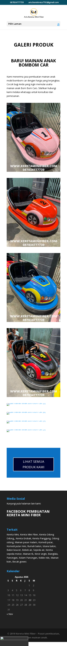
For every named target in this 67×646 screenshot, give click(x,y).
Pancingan (12, 557)
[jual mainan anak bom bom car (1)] (33, 396)
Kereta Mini (13, 534)
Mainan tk (28, 553)
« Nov (10, 614)
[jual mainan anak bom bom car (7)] (33, 321)
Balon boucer (14, 549)
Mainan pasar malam (26, 542)
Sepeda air (38, 549)
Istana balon (49, 546)
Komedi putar (45, 542)
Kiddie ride (44, 557)
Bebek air (27, 549)
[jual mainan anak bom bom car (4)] (33, 246)
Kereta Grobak (23, 538)
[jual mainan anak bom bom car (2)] (26, 403)
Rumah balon (34, 546)
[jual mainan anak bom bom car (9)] (26, 420)
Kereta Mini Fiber (29, 534)
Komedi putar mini (16, 546)
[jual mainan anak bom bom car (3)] (26, 429)
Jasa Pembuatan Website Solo (33, 643)
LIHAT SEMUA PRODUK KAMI (33, 464)
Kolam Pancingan (28, 557)
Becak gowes (19, 561)
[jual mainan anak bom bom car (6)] (33, 170)
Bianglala (53, 553)
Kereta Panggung (41, 538)
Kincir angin (41, 553)
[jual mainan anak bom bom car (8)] (26, 411)
